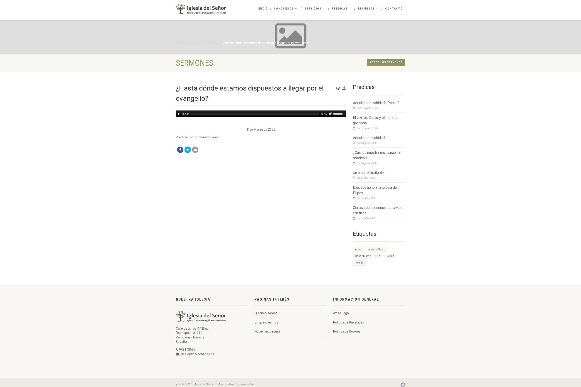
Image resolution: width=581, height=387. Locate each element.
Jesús (390, 256)
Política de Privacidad (348, 322)
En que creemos (266, 322)
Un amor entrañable (368, 173)
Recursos (366, 8)
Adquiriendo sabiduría (370, 138)
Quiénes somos (266, 313)
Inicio (263, 8)
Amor (358, 249)
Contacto (394, 8)
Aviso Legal (341, 313)
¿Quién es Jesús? (267, 331)
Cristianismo (363, 256)
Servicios (312, 8)
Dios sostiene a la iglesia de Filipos (375, 190)
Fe (378, 256)
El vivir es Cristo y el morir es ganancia (375, 120)
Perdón (359, 263)
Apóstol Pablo (376, 249)
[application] (261, 113)
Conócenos (284, 8)
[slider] (339, 113)
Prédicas (339, 8)
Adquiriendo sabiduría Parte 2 (376, 103)
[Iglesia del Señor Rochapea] (212, 8)
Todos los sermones (386, 62)
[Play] (179, 114)
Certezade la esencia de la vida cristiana (377, 210)
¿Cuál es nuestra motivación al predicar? (377, 155)
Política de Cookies (347, 331)
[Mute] (330, 114)
